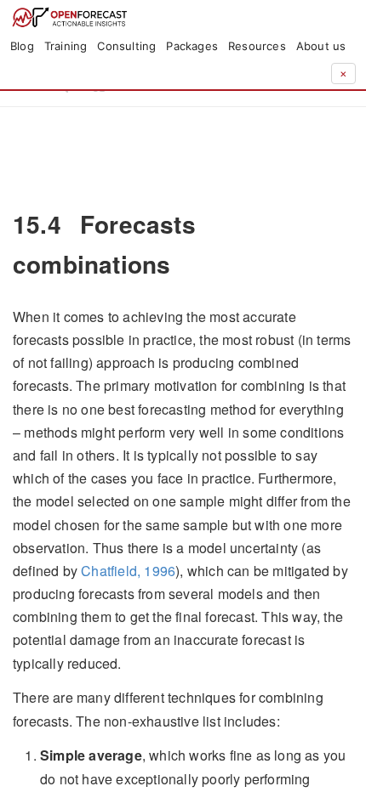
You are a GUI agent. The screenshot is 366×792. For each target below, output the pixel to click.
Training (66, 46)
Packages (192, 46)
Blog (22, 46)
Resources (257, 46)
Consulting (126, 46)
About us (321, 46)
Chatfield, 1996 (128, 570)
